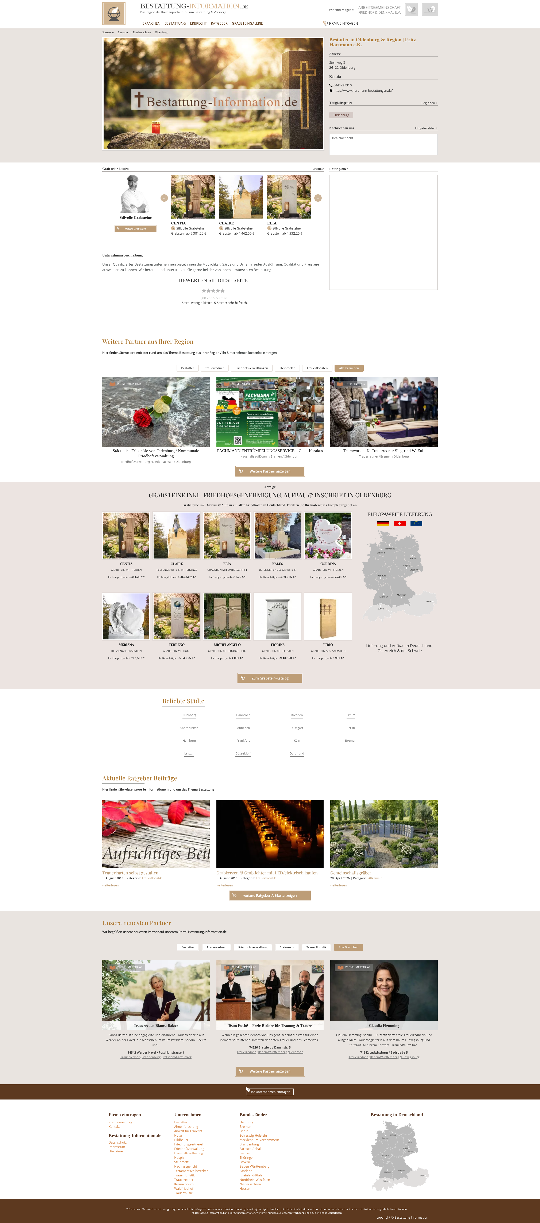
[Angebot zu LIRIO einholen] (328, 616)
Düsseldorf (243, 753)
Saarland (246, 1171)
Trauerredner (368, 456)
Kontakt (114, 1126)
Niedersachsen (142, 32)
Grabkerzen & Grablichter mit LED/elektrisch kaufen (267, 872)
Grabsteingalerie (247, 23)
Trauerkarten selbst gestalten (130, 872)
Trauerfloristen (317, 368)
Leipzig (189, 753)
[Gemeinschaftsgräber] (384, 834)
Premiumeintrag (129, 384)
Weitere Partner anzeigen (270, 1071)
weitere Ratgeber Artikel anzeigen (270, 895)
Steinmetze (287, 368)
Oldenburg (161, 32)
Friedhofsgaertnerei (188, 1144)
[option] (193, 207)
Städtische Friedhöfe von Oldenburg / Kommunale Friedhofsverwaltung (156, 453)
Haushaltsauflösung (254, 456)
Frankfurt (243, 740)
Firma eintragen (343, 23)
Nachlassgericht (185, 1166)
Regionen (429, 103)
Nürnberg (189, 715)
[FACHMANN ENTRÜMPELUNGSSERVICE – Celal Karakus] (270, 412)
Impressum (117, 1147)
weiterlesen (110, 885)
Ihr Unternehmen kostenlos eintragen (249, 352)
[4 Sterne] (218, 291)
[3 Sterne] (213, 291)
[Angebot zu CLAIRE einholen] (176, 535)
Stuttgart (297, 728)
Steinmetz (287, 947)
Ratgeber (219, 23)
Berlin (351, 728)
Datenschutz (118, 1142)
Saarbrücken (189, 728)
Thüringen (247, 1157)
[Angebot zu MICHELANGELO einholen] (227, 616)
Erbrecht (198, 23)
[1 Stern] (204, 291)
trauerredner (214, 368)
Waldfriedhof (183, 1188)
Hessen (245, 1188)
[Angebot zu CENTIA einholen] (126, 535)
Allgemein (375, 878)
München (243, 728)
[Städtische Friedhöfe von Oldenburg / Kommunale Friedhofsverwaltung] (156, 412)
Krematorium (184, 1184)
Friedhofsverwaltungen (251, 368)
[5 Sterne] (222, 291)
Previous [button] (164, 198)
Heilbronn (296, 1052)
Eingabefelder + (426, 128)
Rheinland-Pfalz (251, 1175)
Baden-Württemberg (272, 1052)
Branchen (151, 23)
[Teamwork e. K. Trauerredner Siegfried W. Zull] (384, 412)
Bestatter (123, 32)
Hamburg (189, 740)
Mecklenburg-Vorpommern (259, 1140)
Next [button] (317, 198)
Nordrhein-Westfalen (255, 1179)
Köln (297, 740)
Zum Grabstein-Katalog (270, 678)
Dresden (297, 715)
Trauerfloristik (152, 878)
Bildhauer (181, 1140)
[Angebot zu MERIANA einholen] (126, 616)
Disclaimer (116, 1151)
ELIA (272, 223)
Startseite (108, 32)
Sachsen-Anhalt (251, 1148)
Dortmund (297, 753)
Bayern (245, 1162)
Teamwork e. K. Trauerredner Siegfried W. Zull (384, 450)
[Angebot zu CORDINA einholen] (328, 535)
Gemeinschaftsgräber (350, 872)
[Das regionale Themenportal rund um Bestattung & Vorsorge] (114, 13)
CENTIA (178, 223)
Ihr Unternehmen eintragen (270, 1092)
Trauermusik (183, 1193)
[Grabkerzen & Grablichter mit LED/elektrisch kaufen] (270, 834)
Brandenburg (151, 1057)
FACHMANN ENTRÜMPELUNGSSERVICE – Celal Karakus (270, 450)
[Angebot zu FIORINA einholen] (277, 616)
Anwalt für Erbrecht (188, 1131)
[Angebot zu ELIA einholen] (227, 535)
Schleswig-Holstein (253, 1135)
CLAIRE (226, 223)
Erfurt (351, 715)
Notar (178, 1135)
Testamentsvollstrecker (191, 1171)
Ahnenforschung (186, 1126)
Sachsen (245, 1153)
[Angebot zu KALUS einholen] (277, 535)
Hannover (243, 715)
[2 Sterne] (208, 291)
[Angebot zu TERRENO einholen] (176, 616)
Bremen (276, 456)
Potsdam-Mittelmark (177, 1057)
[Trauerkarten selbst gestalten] (156, 834)
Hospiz (179, 1157)
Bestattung (175, 23)
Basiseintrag (355, 384)
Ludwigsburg (410, 1057)
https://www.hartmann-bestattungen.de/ (363, 90)
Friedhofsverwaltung (135, 462)
